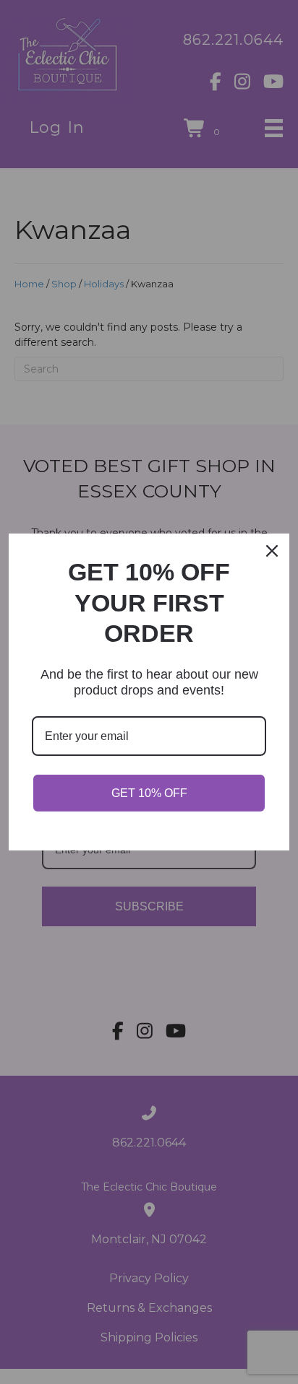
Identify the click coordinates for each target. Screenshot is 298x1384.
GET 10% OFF (149, 793)
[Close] (272, 551)
